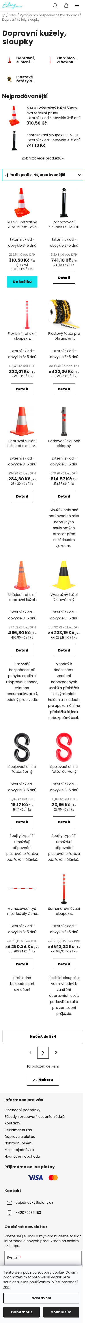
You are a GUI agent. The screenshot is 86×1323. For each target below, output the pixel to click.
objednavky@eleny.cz (34, 1202)
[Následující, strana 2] (43, 1053)
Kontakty (12, 1123)
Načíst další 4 (43, 1036)
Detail (64, 277)
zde (6, 1286)
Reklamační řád (18, 1130)
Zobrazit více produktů (41, 158)
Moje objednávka (19, 1149)
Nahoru (45, 1079)
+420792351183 (28, 1212)
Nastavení (41, 1298)
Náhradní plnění (18, 1143)
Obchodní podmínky (22, 1110)
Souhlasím (61, 1312)
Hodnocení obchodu (22, 1156)
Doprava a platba (19, 1136)
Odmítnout (21, 1312)
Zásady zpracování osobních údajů (34, 1116)
